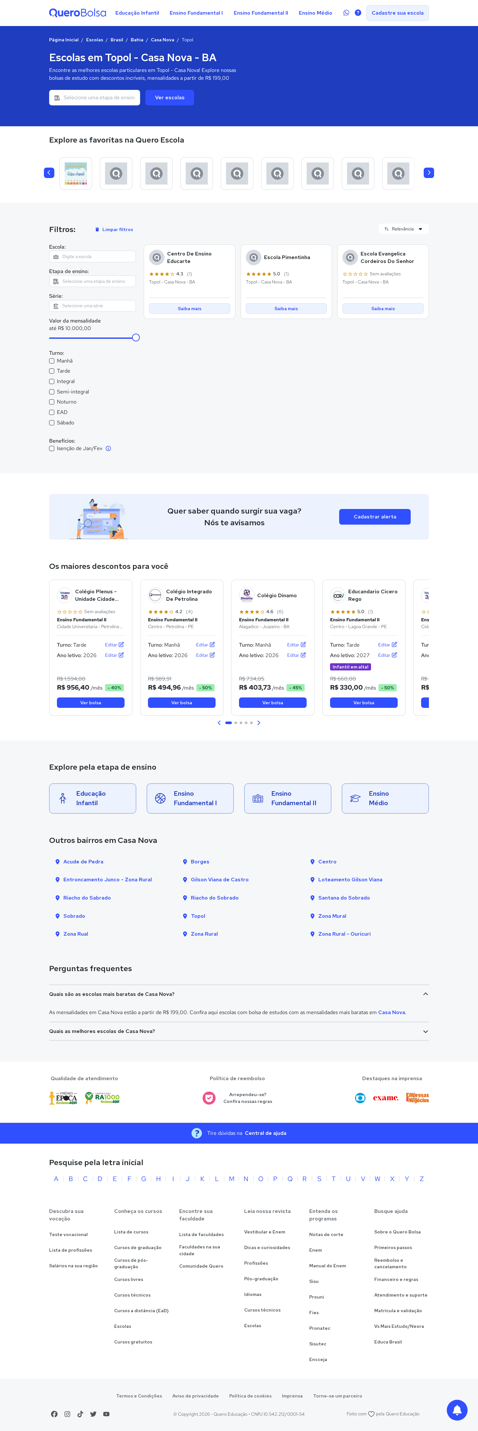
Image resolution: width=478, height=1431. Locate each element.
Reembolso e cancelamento (390, 1263)
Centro (327, 861)
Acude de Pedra (83, 861)
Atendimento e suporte (401, 1295)
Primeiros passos (393, 1247)
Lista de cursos (131, 1232)
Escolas (94, 40)
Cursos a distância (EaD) (141, 1311)
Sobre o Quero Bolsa (397, 1232)
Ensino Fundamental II (261, 12)
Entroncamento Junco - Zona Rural (107, 879)
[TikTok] (80, 1414)
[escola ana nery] (277, 173)
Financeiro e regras (396, 1279)
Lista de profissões (70, 1250)
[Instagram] (67, 1414)
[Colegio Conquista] (116, 173)
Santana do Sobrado (344, 897)
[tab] (228, 723)
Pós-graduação (261, 1279)
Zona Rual (75, 933)
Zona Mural (332, 916)
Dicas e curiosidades (267, 1247)
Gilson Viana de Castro (220, 879)
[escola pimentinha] (196, 173)
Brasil (117, 40)
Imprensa (292, 1396)
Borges (200, 861)
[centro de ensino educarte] (156, 173)
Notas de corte (326, 1234)
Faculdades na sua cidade (199, 1250)
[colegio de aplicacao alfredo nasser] (317, 173)
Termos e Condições (139, 1396)
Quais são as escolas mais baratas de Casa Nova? (112, 994)
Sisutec (317, 1344)
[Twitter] (93, 1414)
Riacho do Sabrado (87, 897)
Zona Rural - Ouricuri (344, 933)
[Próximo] (429, 173)
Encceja (318, 1359)
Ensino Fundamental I (196, 12)
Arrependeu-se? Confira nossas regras (247, 1098)
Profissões (256, 1263)
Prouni (316, 1297)
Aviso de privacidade (195, 1396)
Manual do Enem (327, 1266)
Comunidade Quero (201, 1266)
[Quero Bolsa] (77, 13)
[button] (219, 723)
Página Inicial (64, 40)
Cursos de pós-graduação (131, 1263)
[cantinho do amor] (398, 173)
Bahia (137, 40)
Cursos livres (128, 1279)
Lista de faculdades (201, 1234)
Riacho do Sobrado (215, 897)
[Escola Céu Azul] (76, 173)
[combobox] (94, 97)
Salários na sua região (73, 1266)
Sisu (314, 1281)
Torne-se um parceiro (337, 1396)
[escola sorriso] (237, 173)
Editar (111, 645)
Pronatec (319, 1328)
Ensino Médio (315, 12)
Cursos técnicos (132, 1295)
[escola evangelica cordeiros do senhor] (358, 173)
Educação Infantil (137, 12)
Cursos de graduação (138, 1247)
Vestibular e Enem (264, 1232)
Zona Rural (204, 933)
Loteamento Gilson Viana (350, 879)
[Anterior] (49, 173)
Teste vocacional (68, 1234)
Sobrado (74, 916)
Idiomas (252, 1294)
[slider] (136, 337)
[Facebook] (54, 1414)
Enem (315, 1250)
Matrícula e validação (398, 1311)
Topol (198, 916)
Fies (314, 1312)
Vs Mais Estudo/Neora (399, 1326)
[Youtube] (106, 1414)
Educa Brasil (388, 1342)
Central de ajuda (265, 1133)
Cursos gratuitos (133, 1342)
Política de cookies (250, 1396)
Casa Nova (162, 40)
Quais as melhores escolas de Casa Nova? (102, 1031)
